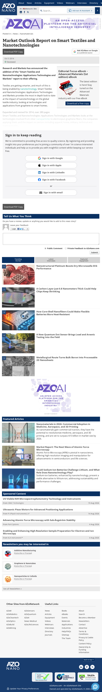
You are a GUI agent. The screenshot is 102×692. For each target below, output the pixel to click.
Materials (66, 621)
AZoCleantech (12, 617)
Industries (66, 628)
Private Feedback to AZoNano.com (83, 248)
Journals (48, 635)
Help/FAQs (66, 631)
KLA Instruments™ (15, 537)
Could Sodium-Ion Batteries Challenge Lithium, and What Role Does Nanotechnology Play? (68, 471)
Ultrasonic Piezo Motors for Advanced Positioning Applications (38, 509)
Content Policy (85, 643)
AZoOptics (10, 621)
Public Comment (54, 248)
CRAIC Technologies (16, 503)
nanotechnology (28, 88)
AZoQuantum (30, 614)
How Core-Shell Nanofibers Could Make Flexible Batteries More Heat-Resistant (63, 313)
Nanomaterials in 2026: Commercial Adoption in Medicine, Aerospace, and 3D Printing (63, 425)
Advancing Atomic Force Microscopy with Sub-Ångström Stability (39, 520)
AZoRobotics (11, 614)
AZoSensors (29, 610)
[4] (18, 343)
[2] (18, 297)
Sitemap (65, 635)
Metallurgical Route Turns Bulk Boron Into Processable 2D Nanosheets (66, 359)
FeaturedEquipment (84, 260)
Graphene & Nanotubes (25, 563)
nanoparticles (43, 119)
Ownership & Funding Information (84, 650)
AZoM (8, 610)
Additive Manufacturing (25, 550)
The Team (66, 638)
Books (64, 610)
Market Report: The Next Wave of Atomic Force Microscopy (62, 448)
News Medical (30, 621)
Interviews (49, 628)
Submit (94, 252)
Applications (67, 624)
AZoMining (11, 628)
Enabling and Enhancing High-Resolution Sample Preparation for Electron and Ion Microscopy (48, 532)
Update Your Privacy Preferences (24, 688)
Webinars (49, 624)
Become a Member (87, 617)
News (15, 33)
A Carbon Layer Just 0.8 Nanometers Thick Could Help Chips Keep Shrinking (66, 290)
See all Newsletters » (12, 588)
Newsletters (84, 621)
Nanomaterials (26, 33)
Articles (48, 614)
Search (82, 614)
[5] (18, 366)
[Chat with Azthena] (95, 687)
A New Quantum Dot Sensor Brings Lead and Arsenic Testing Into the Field (65, 336)
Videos (48, 621)
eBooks (65, 614)
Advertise (83, 628)
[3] (18, 320)
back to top (88, 659)
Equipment (50, 617)
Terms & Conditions (83, 632)
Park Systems (13, 524)
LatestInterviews (51, 260)
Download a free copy (78, 103)
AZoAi (26, 617)
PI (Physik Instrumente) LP (18, 513)
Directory (49, 631)
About (81, 610)
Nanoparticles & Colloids (25, 576)
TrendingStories (18, 260)
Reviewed (11, 62)
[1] (18, 274)
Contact (82, 624)
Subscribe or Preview (23, 553)
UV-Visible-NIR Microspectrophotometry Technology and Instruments (42, 498)
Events (65, 617)
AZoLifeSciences (31, 624)
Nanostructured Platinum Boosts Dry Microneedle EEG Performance (66, 267)
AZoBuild (10, 624)
